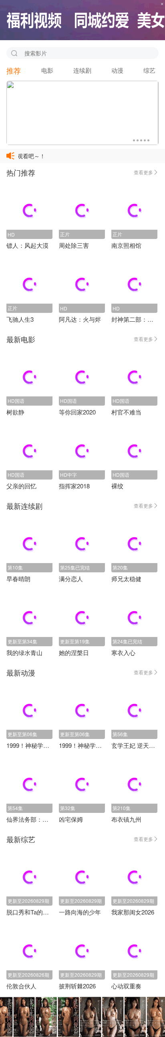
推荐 (13, 70)
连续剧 (82, 70)
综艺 (149, 70)
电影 (47, 70)
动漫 (117, 70)
